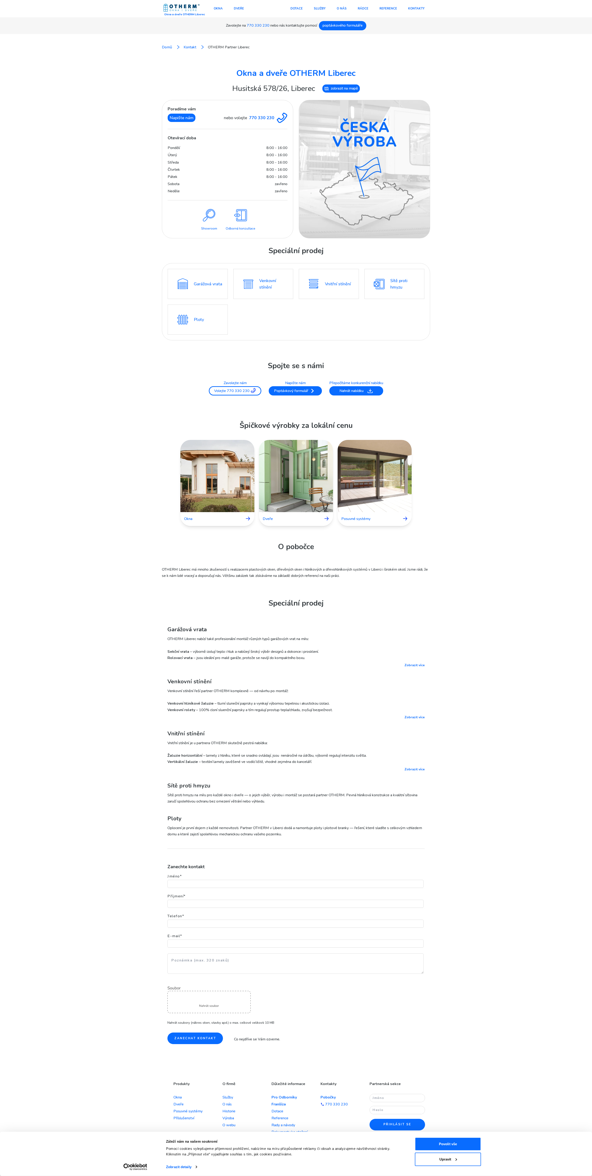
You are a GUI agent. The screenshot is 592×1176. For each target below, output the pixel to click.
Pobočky (328, 1097)
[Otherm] (181, 8)
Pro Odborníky (284, 1097)
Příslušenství (183, 1118)
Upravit (445, 1159)
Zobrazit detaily (178, 1167)
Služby (320, 8)
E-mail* (174, 936)
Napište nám (182, 118)
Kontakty (416, 8)
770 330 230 (258, 25)
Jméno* (174, 876)
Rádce (363, 8)
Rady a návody (283, 1125)
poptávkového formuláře (343, 25)
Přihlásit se (397, 1124)
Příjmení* (176, 896)
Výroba (228, 1118)
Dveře (239, 8)
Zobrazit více (414, 665)
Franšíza (278, 1104)
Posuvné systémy (188, 1111)
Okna (218, 8)
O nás (342, 8)
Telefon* (175, 916)
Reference (388, 8)
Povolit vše (448, 1144)
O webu (228, 1125)
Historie (228, 1111)
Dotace (296, 8)
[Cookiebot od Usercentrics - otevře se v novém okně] (135, 1167)
